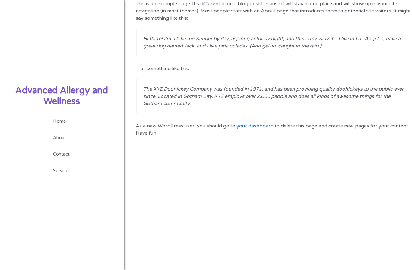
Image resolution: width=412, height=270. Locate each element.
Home (59, 121)
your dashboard (255, 126)
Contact (61, 154)
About (59, 137)
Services (62, 170)
